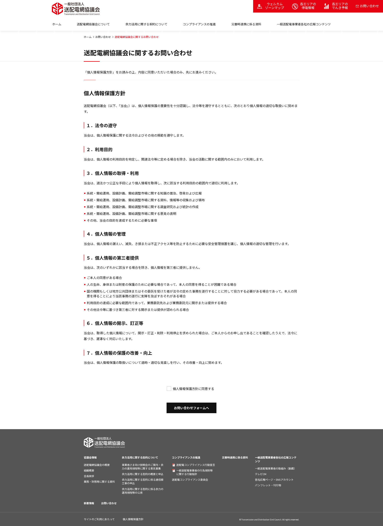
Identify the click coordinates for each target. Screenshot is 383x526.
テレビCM (260, 474)
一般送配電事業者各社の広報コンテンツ (304, 24)
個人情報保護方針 (133, 519)
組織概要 (89, 470)
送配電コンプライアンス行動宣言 (195, 465)
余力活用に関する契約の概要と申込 (142, 474)
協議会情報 (90, 457)
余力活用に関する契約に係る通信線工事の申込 (142, 481)
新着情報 (89, 503)
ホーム (56, 24)
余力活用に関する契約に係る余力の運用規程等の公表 (142, 490)
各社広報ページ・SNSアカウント (274, 479)
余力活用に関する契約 (146, 24)
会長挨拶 (89, 476)
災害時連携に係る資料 (246, 24)
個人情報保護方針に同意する (193, 388)
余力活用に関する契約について (140, 457)
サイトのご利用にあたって (99, 519)
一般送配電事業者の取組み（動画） (275, 468)
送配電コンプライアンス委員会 (190, 479)
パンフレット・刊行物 (268, 485)
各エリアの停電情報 (308, 5)
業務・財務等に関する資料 (99, 481)
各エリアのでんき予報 (340, 5)
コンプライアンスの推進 (199, 24)
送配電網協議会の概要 (97, 465)
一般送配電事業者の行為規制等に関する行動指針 (194, 472)
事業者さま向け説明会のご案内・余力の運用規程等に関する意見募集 (142, 466)
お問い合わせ (369, 5)
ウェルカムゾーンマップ (274, 5)
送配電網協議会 (93, 24)
